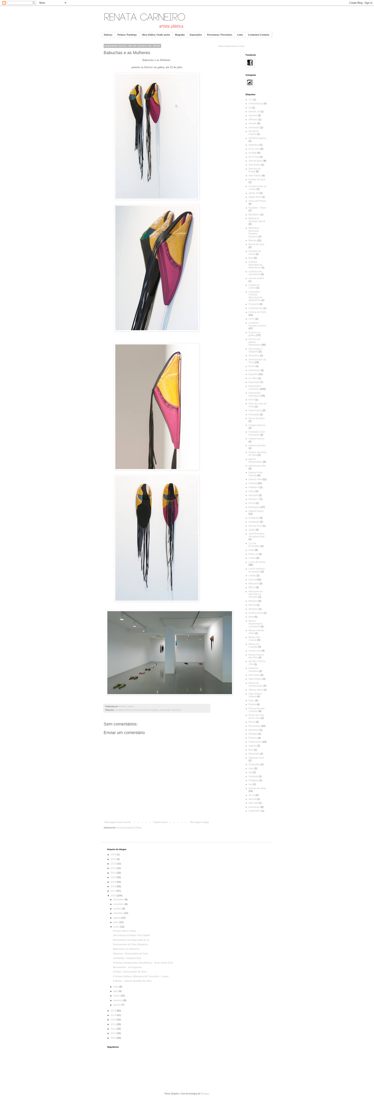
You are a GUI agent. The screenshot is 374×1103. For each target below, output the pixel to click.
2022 (114, 868)
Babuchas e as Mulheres (126, 949)
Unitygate (254, 780)
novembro (119, 904)
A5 (250, 107)
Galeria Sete (255, 479)
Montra (252, 605)
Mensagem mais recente (118, 822)
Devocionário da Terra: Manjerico (130, 944)
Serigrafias (254, 764)
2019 (114, 882)
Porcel (252, 722)
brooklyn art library (255, 252)
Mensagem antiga (199, 822)
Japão (252, 529)
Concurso (254, 304)
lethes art (253, 554)
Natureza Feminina (253, 669)
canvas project (256, 278)
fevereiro (118, 1000)
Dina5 (252, 366)
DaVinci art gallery (149, 710)
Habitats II (254, 487)
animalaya (254, 127)
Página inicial (160, 822)
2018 (114, 886)
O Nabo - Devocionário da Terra (130, 971)
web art (252, 799)
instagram (254, 518)
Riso (251, 749)
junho (116, 926)
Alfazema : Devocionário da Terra (130, 953)
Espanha (253, 374)
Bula (251, 258)
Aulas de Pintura (257, 201)
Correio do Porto (257, 312)
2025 (114, 854)
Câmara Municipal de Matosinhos (255, 265)
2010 (114, 1033)
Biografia (180, 34)
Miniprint (253, 601)
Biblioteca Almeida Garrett (257, 220)
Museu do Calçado (254, 645)
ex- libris (253, 378)
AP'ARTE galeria (257, 138)
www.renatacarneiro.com (231, 46)
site (250, 772)
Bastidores (254, 214)
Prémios (253, 738)
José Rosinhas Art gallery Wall (257, 535)
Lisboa (252, 558)
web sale (253, 803)
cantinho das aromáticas (255, 273)
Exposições (196, 34)
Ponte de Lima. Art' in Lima (257, 716)
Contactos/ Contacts (258, 34)
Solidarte (253, 776)
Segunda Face (256, 757)
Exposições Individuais (255, 394)
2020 (114, 877)
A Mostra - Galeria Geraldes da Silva (132, 981)
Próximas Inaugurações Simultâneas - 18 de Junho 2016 (143, 962)
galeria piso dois (257, 465)
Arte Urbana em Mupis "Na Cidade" (131, 935)
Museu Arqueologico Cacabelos (256, 624)
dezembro (119, 899)
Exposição (254, 382)
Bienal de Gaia (256, 244)
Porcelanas (255, 726)
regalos (253, 745)
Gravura (253, 483)
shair (251, 768)
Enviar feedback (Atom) (129, 827)
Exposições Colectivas (170, 710)
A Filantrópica (256, 103)
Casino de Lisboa (254, 286)
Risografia (254, 753)
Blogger (205, 1093)
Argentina (254, 144)
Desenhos (254, 355)
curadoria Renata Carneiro (127, 710)
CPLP (252, 319)
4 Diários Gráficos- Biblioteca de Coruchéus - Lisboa (140, 976)
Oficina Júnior (256, 689)
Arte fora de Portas (255, 170)
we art (252, 795)
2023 (114, 863)
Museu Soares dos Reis (256, 656)
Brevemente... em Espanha (127, 967)
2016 (114, 895)
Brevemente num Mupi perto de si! (131, 940)
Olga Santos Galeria (255, 695)
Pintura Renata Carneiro (257, 710)
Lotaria (252, 575)
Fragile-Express (257, 425)
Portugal (253, 733)
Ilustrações (254, 507)
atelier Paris (255, 197)
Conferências (256, 308)
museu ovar (255, 650)
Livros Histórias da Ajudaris (257, 570)
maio (116, 986)
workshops (254, 807)
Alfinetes (253, 119)
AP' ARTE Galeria (254, 133)
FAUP (252, 399)
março (117, 995)
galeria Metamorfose (255, 460)
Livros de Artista (257, 562)
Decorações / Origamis (256, 350)
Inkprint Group (256, 511)
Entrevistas (254, 370)
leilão (251, 550)
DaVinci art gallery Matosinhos (255, 342)
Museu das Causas (254, 638)
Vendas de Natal (257, 788)
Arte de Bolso (256, 160)
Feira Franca (255, 410)
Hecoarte (253, 495)
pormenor (254, 730)
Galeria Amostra (257, 445)
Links (240, 34)
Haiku (252, 491)
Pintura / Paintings (127, 34)
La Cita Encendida (254, 545)
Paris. (252, 700)
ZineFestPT (255, 811)
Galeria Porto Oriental (256, 474)
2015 (114, 1010)
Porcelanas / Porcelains (219, 34)
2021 (114, 872)
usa (250, 784)
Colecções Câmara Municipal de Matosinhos (255, 296)
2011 (114, 1028)
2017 (114, 891)
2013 (114, 1019)
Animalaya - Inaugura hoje (127, 958)
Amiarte (253, 123)
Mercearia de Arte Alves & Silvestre (256, 594)
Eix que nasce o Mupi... (125, 931)
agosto (117, 917)
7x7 (250, 99)
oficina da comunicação (256, 684)
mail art (252, 579)
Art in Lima (254, 149)
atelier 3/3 (254, 193)
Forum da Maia (257, 418)
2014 (114, 1015)
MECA (252, 587)
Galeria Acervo (256, 438)
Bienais (253, 240)
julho (116, 922)
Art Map (253, 152)
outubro (117, 908)
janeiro (117, 1005)
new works (254, 675)
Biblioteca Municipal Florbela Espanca (254, 232)
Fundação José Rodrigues (257, 433)
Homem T (254, 499)
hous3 (252, 503)
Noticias (108, 34)
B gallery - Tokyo (257, 207)
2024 (114, 859)
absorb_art (254, 111)
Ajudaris (253, 115)
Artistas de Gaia (257, 179)
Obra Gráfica (255, 679)
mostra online (256, 613)
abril (116, 991)
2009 (114, 1038)
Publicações (255, 741)
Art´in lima (254, 157)
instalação (254, 521)
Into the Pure (255, 526)
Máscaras (254, 583)
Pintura (252, 704)
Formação (254, 414)
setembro (118, 913)
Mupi (251, 616)
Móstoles (253, 609)
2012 (114, 1024)
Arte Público (255, 175)
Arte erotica (255, 164)
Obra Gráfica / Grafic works (156, 34)
